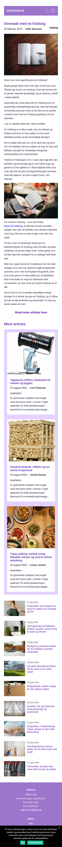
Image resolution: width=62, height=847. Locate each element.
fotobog (54, 27)
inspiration (15, 393)
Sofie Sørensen (33, 29)
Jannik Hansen (38, 474)
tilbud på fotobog (13, 226)
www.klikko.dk (33, 810)
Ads (31, 823)
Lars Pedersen (38, 387)
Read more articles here (31, 312)
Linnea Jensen (38, 565)
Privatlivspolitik (35, 843)
